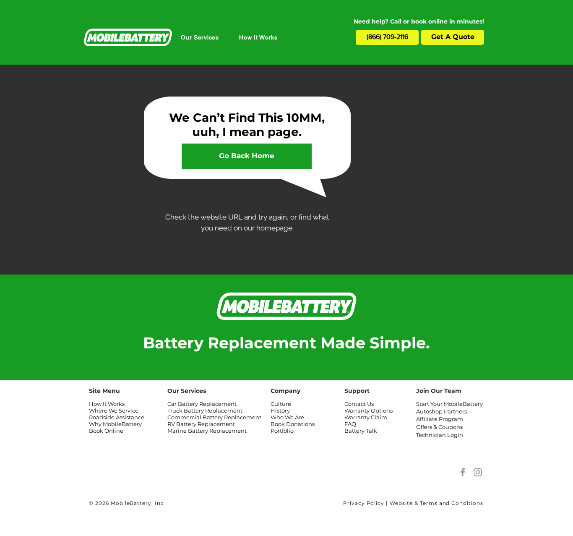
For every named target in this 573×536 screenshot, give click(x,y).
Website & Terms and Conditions (436, 503)
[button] (199, 37)
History (280, 410)
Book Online (106, 430)
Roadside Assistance (116, 417)
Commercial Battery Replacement (214, 417)
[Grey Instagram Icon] (477, 472)
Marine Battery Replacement (207, 430)
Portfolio (282, 430)
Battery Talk (360, 430)
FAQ (350, 424)
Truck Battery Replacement (204, 410)
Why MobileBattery (115, 424)
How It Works (107, 403)
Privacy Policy (363, 503)
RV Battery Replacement (201, 424)
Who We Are (287, 417)
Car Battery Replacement (202, 403)
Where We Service (113, 410)
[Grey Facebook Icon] (462, 472)
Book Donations (293, 424)
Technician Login (439, 434)
